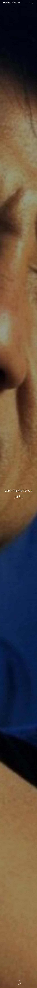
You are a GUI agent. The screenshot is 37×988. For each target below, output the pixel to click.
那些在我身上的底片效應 (11, 2)
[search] (30, 2)
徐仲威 (17, 496)
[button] (33, 2)
